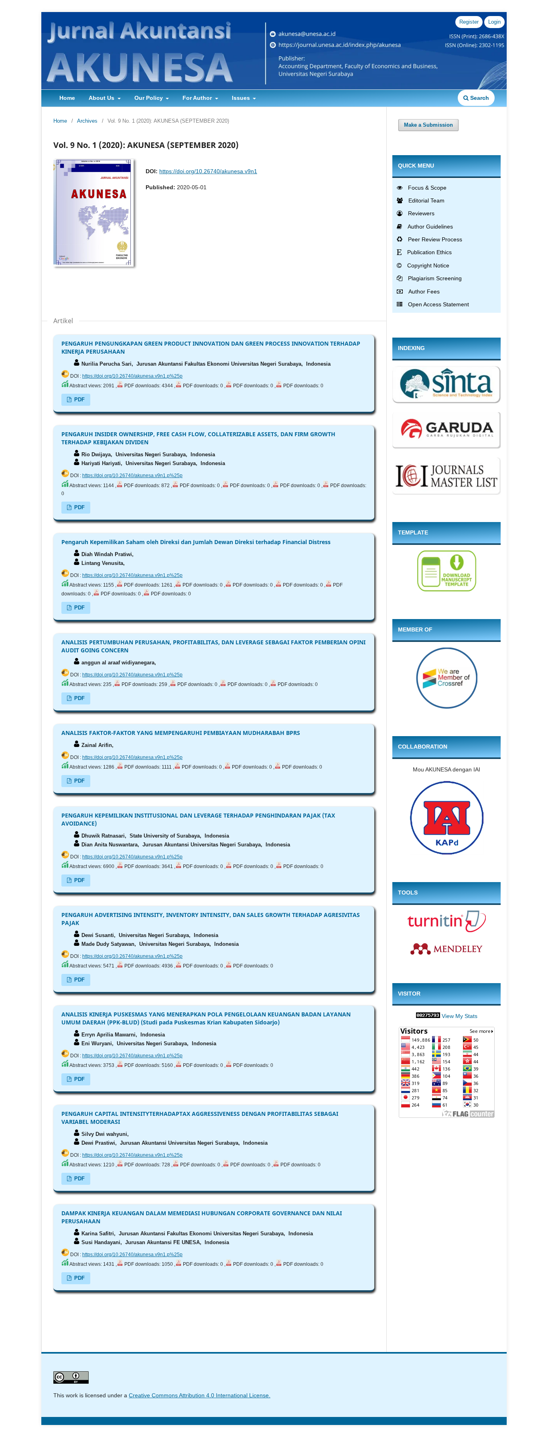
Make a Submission (428, 125)
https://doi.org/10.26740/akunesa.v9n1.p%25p (132, 376)
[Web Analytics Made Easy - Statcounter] (428, 1016)
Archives (87, 121)
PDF (79, 400)
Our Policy (149, 98)
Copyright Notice (428, 265)
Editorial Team (426, 200)
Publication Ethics (429, 252)
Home (67, 98)
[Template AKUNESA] (446, 589)
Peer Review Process (435, 239)
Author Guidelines (430, 226)
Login (494, 22)
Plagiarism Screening (435, 278)
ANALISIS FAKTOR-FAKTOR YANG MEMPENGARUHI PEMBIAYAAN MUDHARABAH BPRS (180, 733)
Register (469, 22)
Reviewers (421, 213)
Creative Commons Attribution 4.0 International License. (199, 1395)
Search (479, 98)
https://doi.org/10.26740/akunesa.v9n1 (208, 171)
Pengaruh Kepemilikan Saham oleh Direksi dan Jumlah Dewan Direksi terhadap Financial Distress (196, 542)
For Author (198, 98)
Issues (242, 98)
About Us (102, 98)
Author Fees (424, 291)
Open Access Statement (438, 304)
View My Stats (459, 1016)
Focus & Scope (427, 187)
